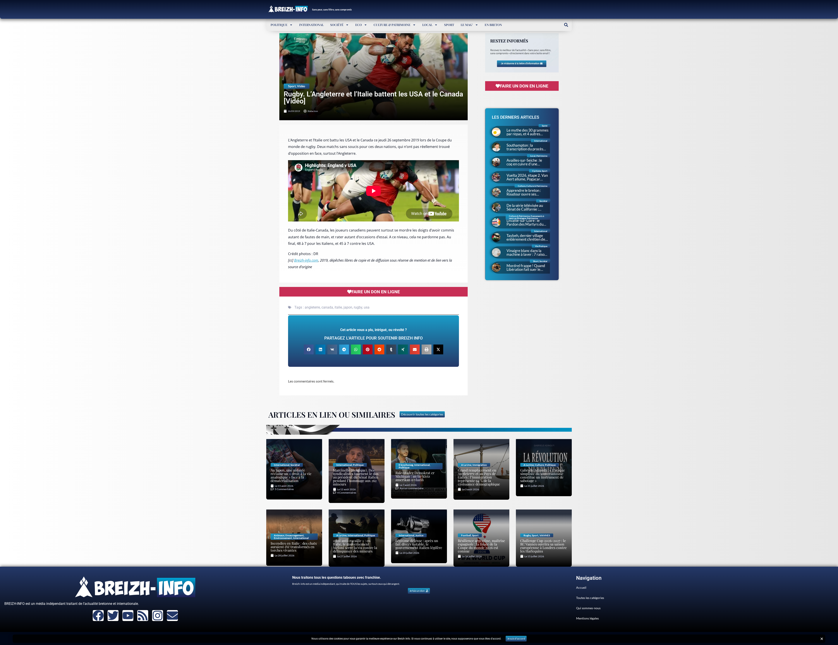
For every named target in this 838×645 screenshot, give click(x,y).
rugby (358, 307)
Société (336, 25)
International (311, 25)
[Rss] (142, 615)
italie (338, 307)
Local (427, 25)
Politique (279, 25)
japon (347, 307)
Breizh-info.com (306, 260)
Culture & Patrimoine (392, 25)
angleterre (312, 307)
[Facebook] (98, 615)
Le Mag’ (467, 25)
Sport (449, 25)
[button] (566, 24)
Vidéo (301, 86)
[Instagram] (157, 615)
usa (366, 307)
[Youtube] (127, 615)
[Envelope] (172, 615)
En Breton (493, 25)
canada (327, 307)
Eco (358, 25)
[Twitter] (113, 615)
